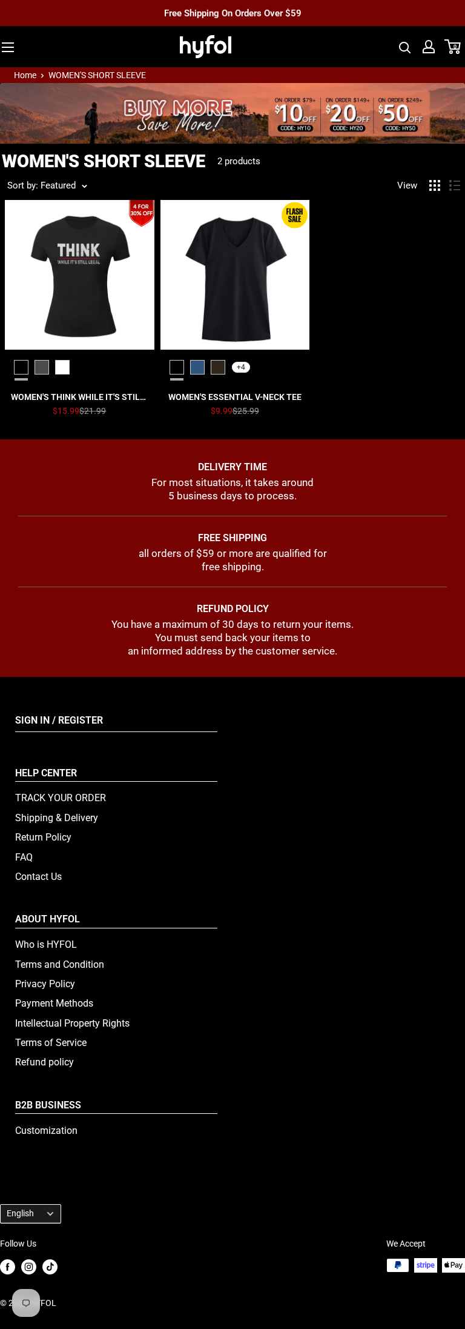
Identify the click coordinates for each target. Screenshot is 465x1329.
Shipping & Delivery (56, 818)
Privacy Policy (45, 984)
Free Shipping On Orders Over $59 (233, 12)
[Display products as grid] (434, 185)
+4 (241, 367)
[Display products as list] (454, 185)
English (20, 1213)
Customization (46, 1130)
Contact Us (38, 876)
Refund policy (44, 1062)
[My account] (429, 46)
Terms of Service (51, 1042)
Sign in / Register (59, 720)
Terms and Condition (59, 964)
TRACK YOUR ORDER (60, 798)
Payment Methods (54, 1003)
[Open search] (405, 46)
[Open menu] (8, 47)
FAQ (24, 857)
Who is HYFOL (46, 944)
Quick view (79, 396)
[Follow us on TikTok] (50, 1266)
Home (25, 75)
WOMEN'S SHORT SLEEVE (97, 75)
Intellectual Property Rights (72, 1023)
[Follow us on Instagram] (28, 1266)
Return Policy (43, 837)
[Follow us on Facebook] (7, 1266)
